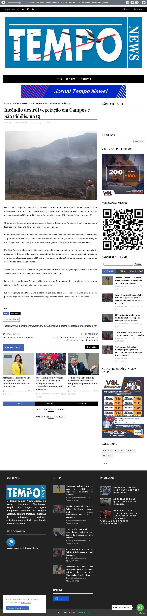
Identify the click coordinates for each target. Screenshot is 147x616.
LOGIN (105, 463)
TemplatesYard (83, 613)
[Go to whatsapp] (140, 607)
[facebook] (18, 9)
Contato (138, 9)
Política (107, 456)
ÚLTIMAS (109, 271)
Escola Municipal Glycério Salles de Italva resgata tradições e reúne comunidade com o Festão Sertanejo (49, 383)
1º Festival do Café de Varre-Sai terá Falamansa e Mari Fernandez (79, 552)
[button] (17, 608)
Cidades (15, 103)
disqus (50, 404)
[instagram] (28, 9)
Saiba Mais (26, 602)
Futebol (119, 451)
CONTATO (86, 79)
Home (126, 9)
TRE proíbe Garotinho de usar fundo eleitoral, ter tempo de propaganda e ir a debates (82, 382)
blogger (19, 404)
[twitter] (23, 9)
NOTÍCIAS (70, 79)
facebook (82, 404)
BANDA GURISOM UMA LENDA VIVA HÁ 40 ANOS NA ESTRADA (126, 490)
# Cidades (15, 313)
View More (93, 347)
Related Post (13, 347)
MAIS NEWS (137, 271)
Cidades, (48, 122)
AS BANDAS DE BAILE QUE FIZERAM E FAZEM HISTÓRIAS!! (125, 501)
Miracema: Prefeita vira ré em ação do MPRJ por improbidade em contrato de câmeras (16, 382)
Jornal (131, 451)
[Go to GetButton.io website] (140, 613)
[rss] (33, 9)
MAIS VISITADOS (123, 272)
